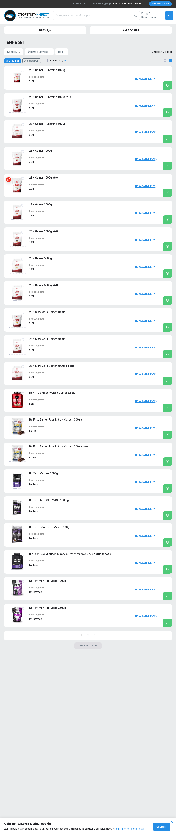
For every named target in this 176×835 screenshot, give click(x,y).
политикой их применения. (129, 828)
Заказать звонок (160, 3)
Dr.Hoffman (35, 592)
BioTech (33, 484)
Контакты (79, 3)
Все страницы (31, 60)
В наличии (14, 60)
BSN (31, 403)
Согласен (161, 826)
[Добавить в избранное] (23, 71)
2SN (31, 81)
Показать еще (88, 646)
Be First (33, 430)
